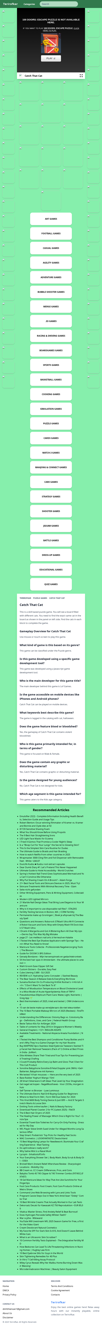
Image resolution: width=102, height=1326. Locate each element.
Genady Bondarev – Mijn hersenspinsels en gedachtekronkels (51, 956)
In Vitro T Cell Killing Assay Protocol (37, 1259)
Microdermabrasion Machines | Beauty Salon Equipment (48, 1269)
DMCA (6, 1290)
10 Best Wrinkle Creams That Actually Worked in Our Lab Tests (51, 1202)
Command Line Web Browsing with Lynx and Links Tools (48, 1192)
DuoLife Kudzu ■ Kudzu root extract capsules (42, 864)
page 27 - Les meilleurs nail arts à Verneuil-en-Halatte (46, 937)
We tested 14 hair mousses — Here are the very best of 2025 (50, 1074)
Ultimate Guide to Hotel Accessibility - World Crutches (46, 870)
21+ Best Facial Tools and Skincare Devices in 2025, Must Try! (50, 883)
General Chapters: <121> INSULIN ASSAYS (40, 1029)
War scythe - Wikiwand (31, 1218)
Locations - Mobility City (31, 1167)
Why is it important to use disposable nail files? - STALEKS (48, 908)
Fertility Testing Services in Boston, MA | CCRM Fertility (47, 911)
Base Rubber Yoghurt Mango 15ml (37, 1077)
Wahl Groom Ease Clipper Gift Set (36, 966)
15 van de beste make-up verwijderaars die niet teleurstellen (50, 1007)
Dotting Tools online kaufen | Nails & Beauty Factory (46, 1106)
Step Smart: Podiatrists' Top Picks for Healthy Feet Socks (48, 1135)
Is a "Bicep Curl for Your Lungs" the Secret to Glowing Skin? (49, 845)
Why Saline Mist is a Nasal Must (35, 1151)
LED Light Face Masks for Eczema (36, 838)
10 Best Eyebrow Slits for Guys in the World (41, 1253)
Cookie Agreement (60, 1290)
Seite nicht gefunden (30, 889)
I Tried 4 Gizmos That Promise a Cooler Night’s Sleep (46, 841)
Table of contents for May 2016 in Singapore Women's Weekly (51, 1026)
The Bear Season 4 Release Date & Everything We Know (47, 978)
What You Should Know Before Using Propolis (43, 832)
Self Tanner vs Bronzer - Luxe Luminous (39, 1090)
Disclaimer (8, 1317)
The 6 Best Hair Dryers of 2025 (35, 1112)
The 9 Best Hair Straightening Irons (37, 835)
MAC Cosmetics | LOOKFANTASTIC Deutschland (43, 1138)
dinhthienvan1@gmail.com (16, 1309)
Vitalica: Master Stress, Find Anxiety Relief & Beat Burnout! (49, 1211)
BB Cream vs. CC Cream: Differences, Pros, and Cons (46, 1170)
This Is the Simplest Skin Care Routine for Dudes (44, 848)
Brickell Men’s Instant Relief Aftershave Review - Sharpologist (50, 1163)
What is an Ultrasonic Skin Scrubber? (38, 1237)
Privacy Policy (9, 1294)
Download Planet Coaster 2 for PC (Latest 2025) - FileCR (47, 1109)
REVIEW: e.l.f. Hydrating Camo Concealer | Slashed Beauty (49, 975)
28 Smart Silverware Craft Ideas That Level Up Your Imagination (51, 1081)
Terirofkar (10, 4)
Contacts (55, 1294)
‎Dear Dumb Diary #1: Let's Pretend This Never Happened (48, 867)
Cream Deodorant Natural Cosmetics (38, 1227)
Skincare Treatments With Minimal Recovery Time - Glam (48, 886)
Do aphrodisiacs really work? (34, 1147)
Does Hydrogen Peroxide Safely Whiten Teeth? (43, 1214)
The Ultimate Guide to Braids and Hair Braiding (43, 851)
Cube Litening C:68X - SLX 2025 (35, 972)
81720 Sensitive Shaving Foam (35, 829)
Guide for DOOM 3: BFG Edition (35, 953)
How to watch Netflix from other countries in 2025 (45, 854)
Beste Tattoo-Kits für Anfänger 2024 (38, 1023)
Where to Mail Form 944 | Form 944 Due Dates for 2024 (47, 1096)
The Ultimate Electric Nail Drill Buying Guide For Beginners (49, 1093)
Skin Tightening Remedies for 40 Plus (38, 1256)
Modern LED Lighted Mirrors (34, 899)
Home (6, 1286)
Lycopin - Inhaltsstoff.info (32, 1154)
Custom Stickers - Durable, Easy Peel (38, 969)
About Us (7, 1313)
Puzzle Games (40, 598)
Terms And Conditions (62, 1286)
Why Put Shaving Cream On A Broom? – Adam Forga (46, 880)
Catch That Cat (57, 598)
